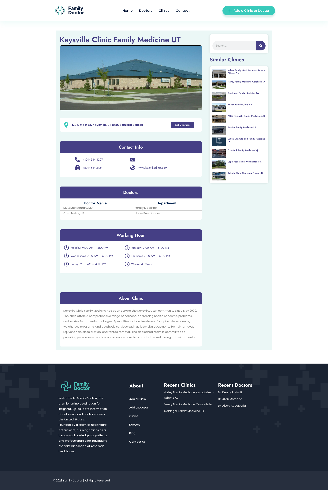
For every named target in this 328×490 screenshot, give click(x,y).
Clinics (164, 10)
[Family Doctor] (71, 10)
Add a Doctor (138, 407)
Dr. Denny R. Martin (231, 392)
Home (128, 10)
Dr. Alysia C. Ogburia (232, 406)
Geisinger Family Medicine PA (243, 93)
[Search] (261, 45)
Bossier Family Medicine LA (242, 127)
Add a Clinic (137, 399)
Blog (132, 433)
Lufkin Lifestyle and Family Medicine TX (246, 140)
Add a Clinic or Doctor (251, 10)
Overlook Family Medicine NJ (243, 150)
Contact (183, 10)
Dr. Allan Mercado (230, 399)
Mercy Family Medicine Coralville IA (246, 81)
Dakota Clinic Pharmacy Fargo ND (245, 173)
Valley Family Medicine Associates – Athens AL (246, 72)
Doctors (145, 10)
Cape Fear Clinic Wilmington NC (245, 161)
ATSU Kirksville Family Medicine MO (246, 116)
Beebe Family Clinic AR (240, 104)
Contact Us (137, 442)
